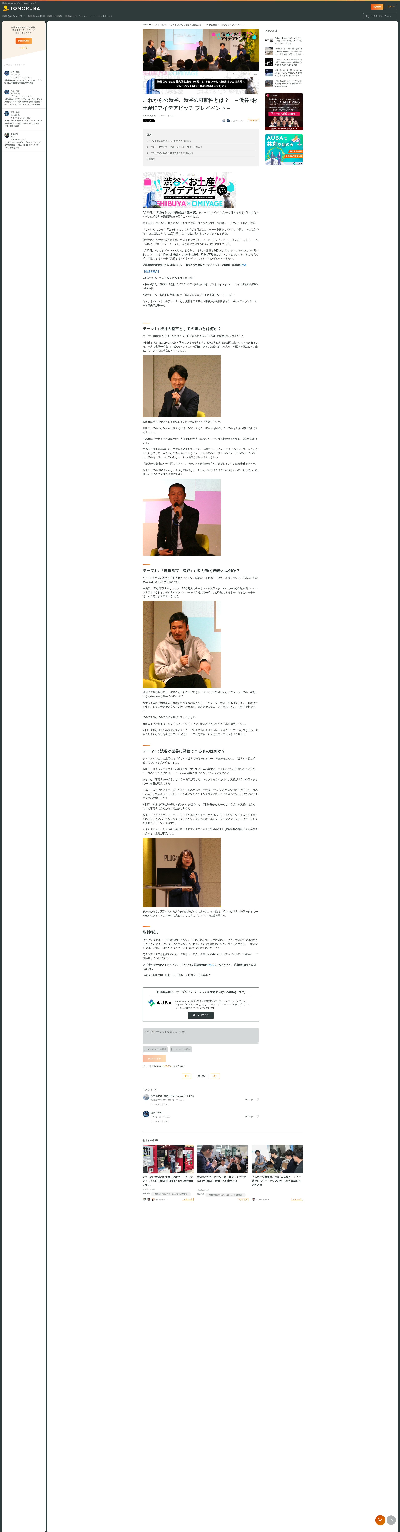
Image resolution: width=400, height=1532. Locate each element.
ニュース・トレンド (166, 116)
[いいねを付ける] (257, 1099)
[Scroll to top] (391, 1520)
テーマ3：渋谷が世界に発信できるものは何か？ (170, 153)
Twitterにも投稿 (182, 1049)
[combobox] (380, 16)
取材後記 (151, 159)
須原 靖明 (156, 1112)
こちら (210, 964)
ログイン (166, 1066)
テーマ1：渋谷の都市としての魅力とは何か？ (169, 141)
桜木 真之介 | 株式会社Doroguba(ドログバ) (172, 1096)
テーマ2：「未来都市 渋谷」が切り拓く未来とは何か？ (174, 147)
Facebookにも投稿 (157, 1049)
